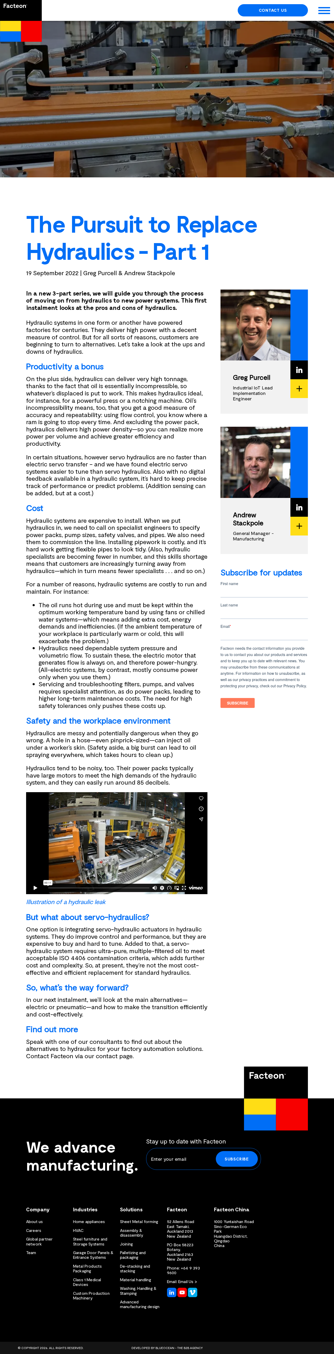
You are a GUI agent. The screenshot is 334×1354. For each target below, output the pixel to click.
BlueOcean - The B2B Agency (179, 1348)
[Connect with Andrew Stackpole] (299, 507)
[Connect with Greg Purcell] (299, 369)
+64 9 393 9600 (183, 1270)
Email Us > (187, 1281)
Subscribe (237, 1158)
